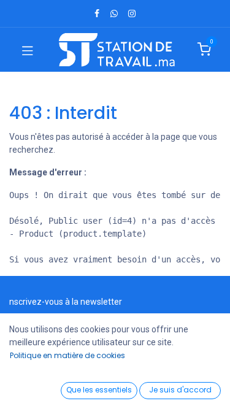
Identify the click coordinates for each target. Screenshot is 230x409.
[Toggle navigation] (27, 49)
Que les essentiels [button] (99, 389)
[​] (97, 13)
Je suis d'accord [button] (180, 389)
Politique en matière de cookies (67, 355)
